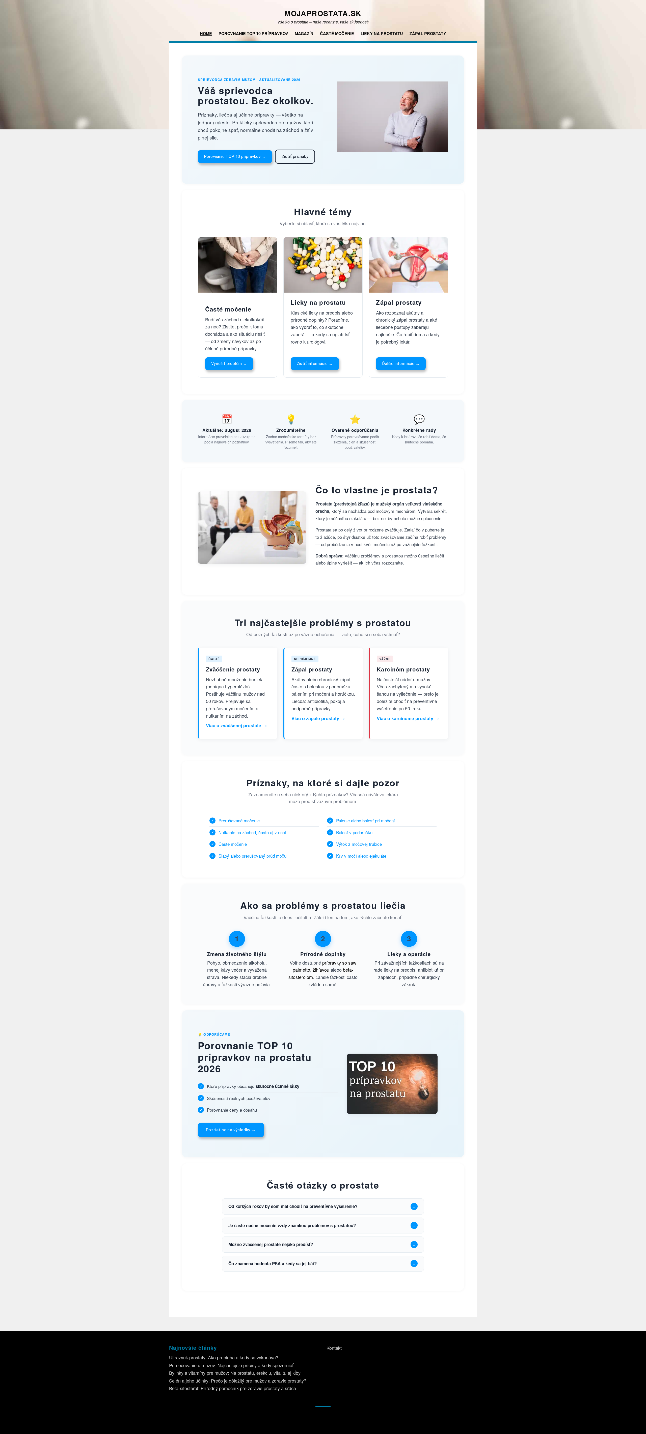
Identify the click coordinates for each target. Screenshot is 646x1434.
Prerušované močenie (239, 820)
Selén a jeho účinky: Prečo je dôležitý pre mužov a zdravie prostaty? (237, 1380)
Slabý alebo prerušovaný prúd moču (252, 856)
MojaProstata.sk (323, 13)
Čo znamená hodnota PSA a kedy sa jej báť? (272, 1263)
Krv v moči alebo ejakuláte (361, 856)
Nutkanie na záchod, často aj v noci (252, 832)
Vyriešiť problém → (229, 363)
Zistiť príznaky (295, 156)
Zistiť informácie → (315, 363)
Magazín (304, 33)
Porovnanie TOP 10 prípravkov (253, 33)
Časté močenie (337, 33)
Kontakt (334, 1347)
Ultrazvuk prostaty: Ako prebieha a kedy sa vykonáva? (223, 1357)
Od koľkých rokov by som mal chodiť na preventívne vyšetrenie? (292, 1206)
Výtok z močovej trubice (359, 844)
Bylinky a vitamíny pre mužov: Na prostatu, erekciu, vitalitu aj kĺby (235, 1372)
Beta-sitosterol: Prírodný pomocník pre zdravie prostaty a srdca (232, 1388)
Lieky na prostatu (382, 33)
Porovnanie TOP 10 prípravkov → (235, 156)
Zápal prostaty (428, 33)
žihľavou (321, 969)
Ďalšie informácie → (401, 363)
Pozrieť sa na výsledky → (231, 1129)
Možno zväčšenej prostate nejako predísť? (270, 1244)
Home (206, 33)
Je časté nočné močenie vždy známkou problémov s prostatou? (292, 1225)
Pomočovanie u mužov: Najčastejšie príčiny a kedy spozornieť (231, 1365)
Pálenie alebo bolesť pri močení (365, 820)
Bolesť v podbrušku (354, 832)
